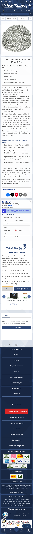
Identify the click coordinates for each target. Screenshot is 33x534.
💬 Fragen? (26, 526)
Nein (7, 289)
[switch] (3, 526)
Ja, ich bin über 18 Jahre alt (22, 288)
